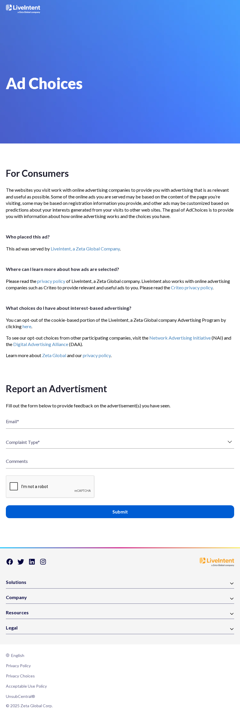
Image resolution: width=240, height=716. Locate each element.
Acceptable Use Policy (26, 686)
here (27, 326)
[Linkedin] (32, 563)
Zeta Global (54, 355)
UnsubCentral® (20, 696)
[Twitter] (21, 563)
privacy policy (51, 281)
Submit (120, 511)
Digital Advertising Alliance (40, 344)
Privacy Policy (18, 665)
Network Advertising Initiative (180, 337)
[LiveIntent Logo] (23, 8)
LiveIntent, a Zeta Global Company (85, 248)
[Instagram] (43, 563)
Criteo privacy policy (191, 287)
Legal (12, 627)
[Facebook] (9, 563)
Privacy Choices (20, 675)
